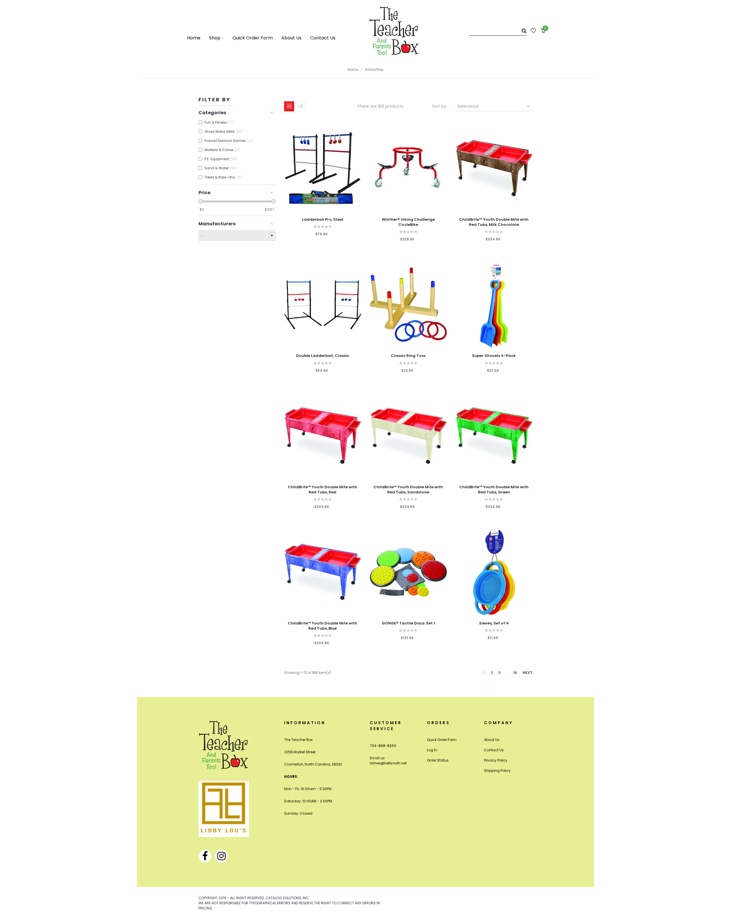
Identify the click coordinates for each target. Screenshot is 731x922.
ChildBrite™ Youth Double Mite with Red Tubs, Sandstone (408, 490)
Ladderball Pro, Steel (322, 219)
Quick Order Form (442, 739)
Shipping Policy (497, 770)
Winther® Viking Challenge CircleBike (408, 222)
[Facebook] (204, 856)
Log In (432, 750)
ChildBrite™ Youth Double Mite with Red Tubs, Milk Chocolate (494, 222)
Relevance (494, 106)
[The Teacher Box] (394, 30)
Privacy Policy (495, 760)
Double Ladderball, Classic (322, 355)
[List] (301, 106)
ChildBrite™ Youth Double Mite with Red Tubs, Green (494, 490)
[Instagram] (221, 856)
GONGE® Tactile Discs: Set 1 (408, 623)
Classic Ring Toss (408, 355)
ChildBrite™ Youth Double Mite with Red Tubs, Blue (322, 626)
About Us (491, 739)
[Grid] (289, 106)
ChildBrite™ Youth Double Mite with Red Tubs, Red (322, 490)
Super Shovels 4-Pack (494, 355)
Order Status (438, 760)
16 (515, 672)
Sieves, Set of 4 (494, 623)
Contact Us (494, 750)
